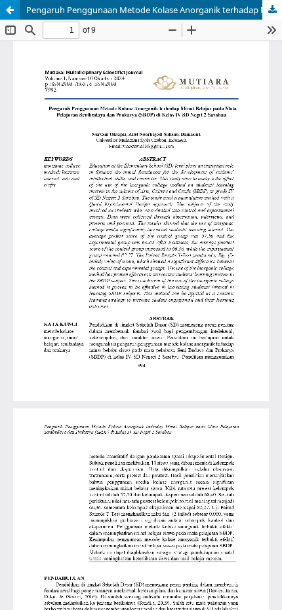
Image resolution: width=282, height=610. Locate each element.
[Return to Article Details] (10, 10)
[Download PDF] (272, 10)
